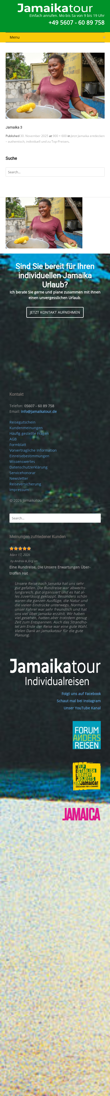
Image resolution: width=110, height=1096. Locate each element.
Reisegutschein (22, 422)
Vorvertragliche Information (33, 450)
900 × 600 (60, 136)
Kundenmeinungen (26, 427)
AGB (13, 439)
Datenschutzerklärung (28, 467)
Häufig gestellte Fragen (29, 433)
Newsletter (18, 478)
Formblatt (17, 444)
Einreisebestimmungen (29, 455)
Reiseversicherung (25, 484)
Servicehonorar (22, 472)
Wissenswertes (22, 461)
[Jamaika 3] (55, 86)
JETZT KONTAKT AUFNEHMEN (55, 312)
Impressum (19, 489)
